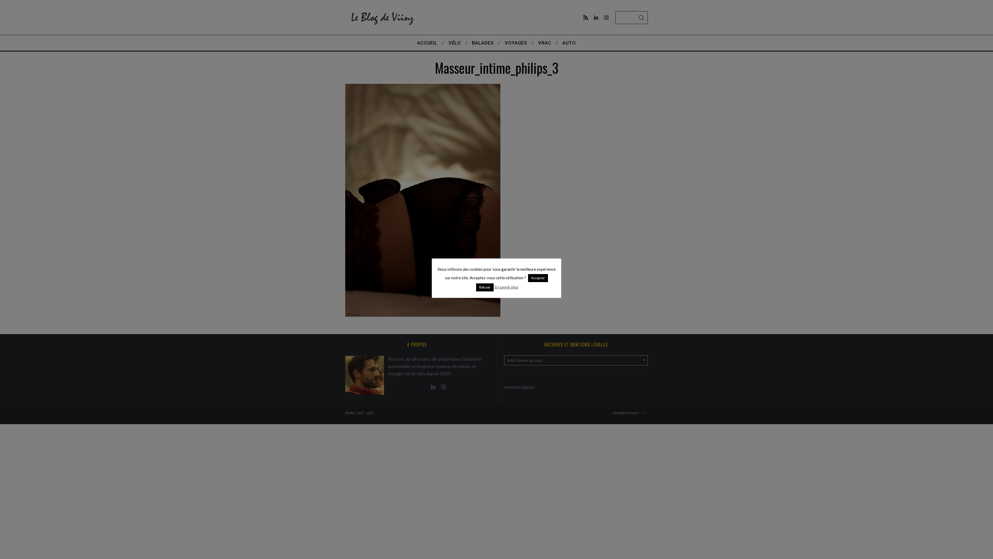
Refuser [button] (485, 287)
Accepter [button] (538, 278)
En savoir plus (506, 287)
